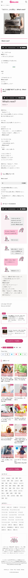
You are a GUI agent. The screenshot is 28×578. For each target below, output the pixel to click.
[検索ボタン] (26, 2)
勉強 (15, 524)
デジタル (18, 517)
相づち (3, 478)
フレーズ (14, 522)
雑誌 (9, 529)
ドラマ (4, 519)
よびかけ (17, 480)
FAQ (15, 569)
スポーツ (4, 517)
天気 (14, 488)
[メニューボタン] (2, 2)
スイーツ (21, 514)
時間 (3, 485)
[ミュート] (20, 47)
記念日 (4, 529)
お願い (11, 493)
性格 (19, 493)
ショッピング (13, 514)
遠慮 (6, 490)
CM (3, 507)
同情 (16, 493)
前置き (14, 485)
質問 (17, 347)
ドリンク (11, 519)
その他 (4, 347)
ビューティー (19, 519)
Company (18, 569)
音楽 (15, 529)
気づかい (16, 483)
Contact (11, 569)
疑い (6, 488)
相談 (10, 488)
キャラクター (13, 512)
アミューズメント (14, 509)
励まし (3, 493)
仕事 (10, 524)
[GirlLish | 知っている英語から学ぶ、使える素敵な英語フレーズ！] (14, 2)
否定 (12, 480)
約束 (6, 485)
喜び (21, 495)
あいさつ (21, 483)
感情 (20, 347)
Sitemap (22, 569)
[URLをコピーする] (25, 354)
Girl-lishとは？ (6, 569)
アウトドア (5, 509)
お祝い (10, 483)
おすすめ (13, 495)
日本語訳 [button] (24, 183)
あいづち (3, 495)
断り (20, 478)
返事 (22, 485)
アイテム (22, 507)
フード (21, 522)
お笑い (9, 507)
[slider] (24, 47)
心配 (13, 478)
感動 (18, 485)
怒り (6, 498)
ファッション (10, 347)
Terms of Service (14, 564)
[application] (14, 47)
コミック (4, 514)
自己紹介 (8, 478)
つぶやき (3, 480)
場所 (3, 488)
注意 (6, 483)
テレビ (11, 517)
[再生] (3, 47)
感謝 (21, 480)
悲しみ (18, 488)
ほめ (22, 488)
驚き (3, 490)
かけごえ (20, 490)
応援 (3, 498)
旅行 (3, 527)
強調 (7, 493)
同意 (8, 495)
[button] (3, 354)
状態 (18, 495)
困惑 (3, 483)
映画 (17, 527)
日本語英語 (10, 527)
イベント (4, 512)
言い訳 (15, 490)
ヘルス (4, 524)
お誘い (10, 490)
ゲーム (20, 512)
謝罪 (8, 480)
